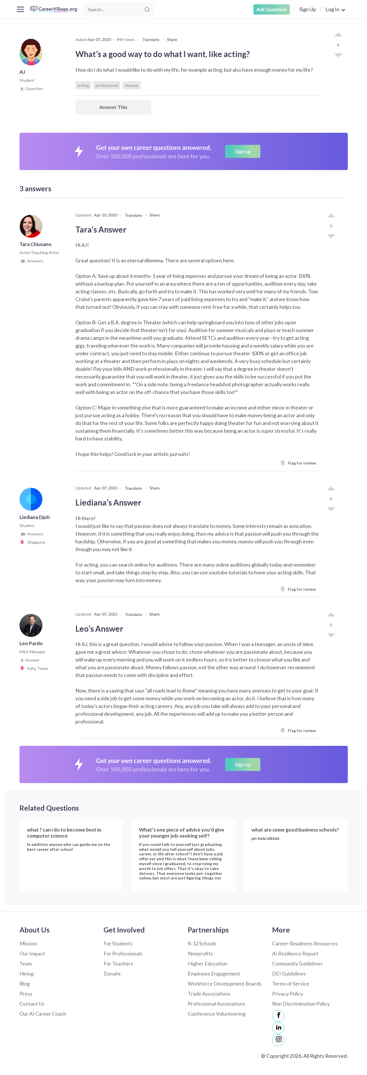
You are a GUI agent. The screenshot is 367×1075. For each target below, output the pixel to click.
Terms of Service (290, 983)
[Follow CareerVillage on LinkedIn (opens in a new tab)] (278, 1028)
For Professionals (123, 953)
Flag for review (299, 463)
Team (25, 963)
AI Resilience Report (295, 953)
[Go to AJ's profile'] (32, 55)
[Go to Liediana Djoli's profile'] (32, 501)
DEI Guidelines (289, 973)
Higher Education (207, 963)
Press (25, 993)
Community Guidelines (297, 963)
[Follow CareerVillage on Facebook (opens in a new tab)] (278, 1016)
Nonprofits (200, 953)
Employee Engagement (214, 973)
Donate (112, 973)
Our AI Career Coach (42, 1013)
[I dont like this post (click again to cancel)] (338, 55)
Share (172, 39)
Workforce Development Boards (224, 983)
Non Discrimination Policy (301, 1003)
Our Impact (32, 953)
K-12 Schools (202, 943)
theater (131, 85)
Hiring (26, 973)
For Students (118, 943)
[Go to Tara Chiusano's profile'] (32, 228)
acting (83, 85)
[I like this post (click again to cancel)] (338, 35)
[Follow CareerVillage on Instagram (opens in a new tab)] (278, 1040)
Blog (24, 983)
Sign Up (307, 9)
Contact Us (31, 1003)
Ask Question (271, 9)
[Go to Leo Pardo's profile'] (32, 627)
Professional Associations (216, 1003)
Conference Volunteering (216, 1013)
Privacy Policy (287, 993)
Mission (28, 943)
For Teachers (118, 963)
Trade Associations (209, 993)
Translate (150, 39)
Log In (332, 9)
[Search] (147, 9)
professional (107, 85)
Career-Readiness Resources (305, 943)
